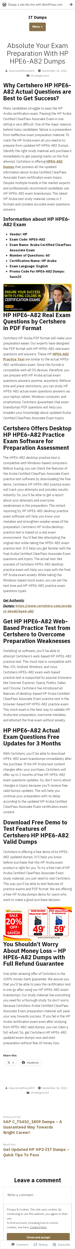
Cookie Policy (38, 1227)
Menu (39, 26)
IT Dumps (37, 17)
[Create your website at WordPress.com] (37, 4)
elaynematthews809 (22, 71)
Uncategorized (39, 75)
